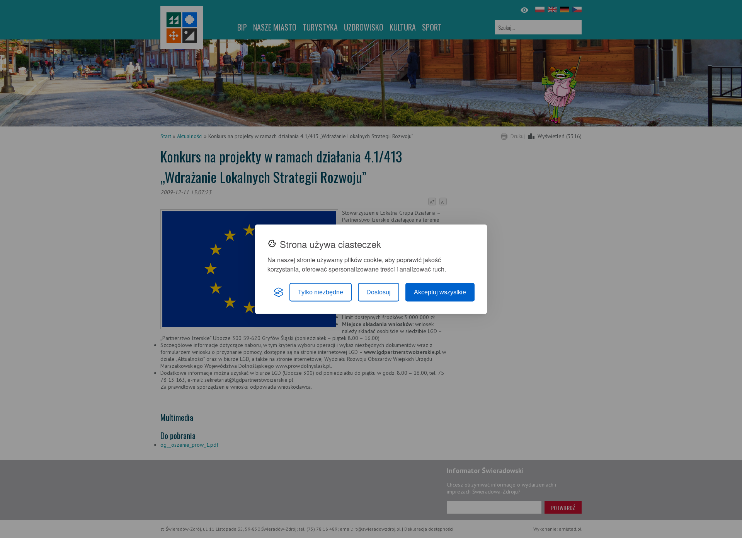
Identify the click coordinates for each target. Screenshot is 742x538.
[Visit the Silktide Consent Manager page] (278, 292)
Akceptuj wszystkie (440, 292)
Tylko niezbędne (320, 292)
